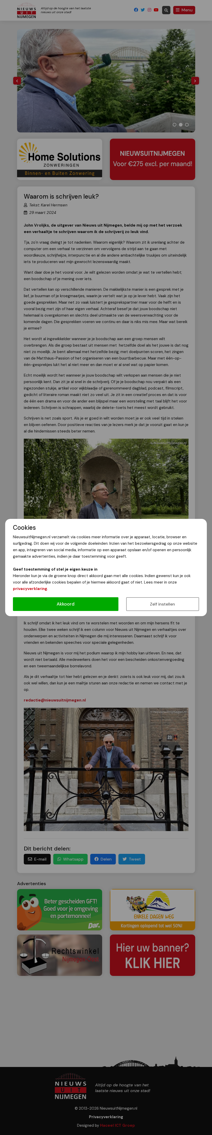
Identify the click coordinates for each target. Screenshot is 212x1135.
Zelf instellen (162, 604)
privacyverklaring (30, 588)
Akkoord (65, 604)
